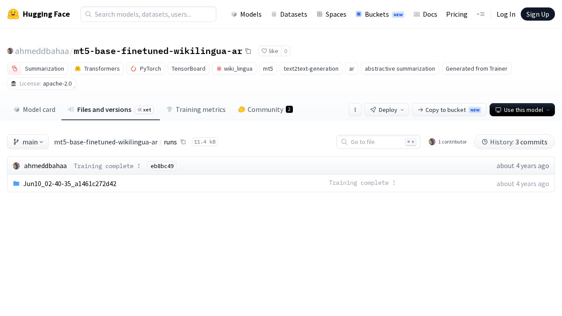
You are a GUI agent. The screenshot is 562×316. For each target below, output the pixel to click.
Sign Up (537, 14)
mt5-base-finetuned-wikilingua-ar (158, 50)
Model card (39, 109)
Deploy (388, 110)
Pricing (457, 14)
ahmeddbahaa (42, 50)
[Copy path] (183, 141)
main (30, 141)
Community (269, 109)
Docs (430, 14)
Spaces (336, 14)
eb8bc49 (162, 166)
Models (251, 14)
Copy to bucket (452, 110)
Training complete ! (107, 166)
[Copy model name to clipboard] (248, 51)
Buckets (384, 14)
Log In (506, 14)
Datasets (293, 14)
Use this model (523, 110)
